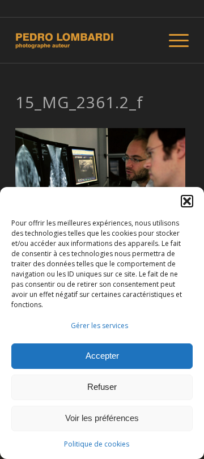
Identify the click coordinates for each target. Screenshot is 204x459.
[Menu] (173, 40)
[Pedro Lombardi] (84, 40)
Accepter (102, 355)
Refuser (102, 387)
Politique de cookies (96, 444)
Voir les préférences (102, 418)
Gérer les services (99, 325)
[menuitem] (173, 40)
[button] (187, 201)
